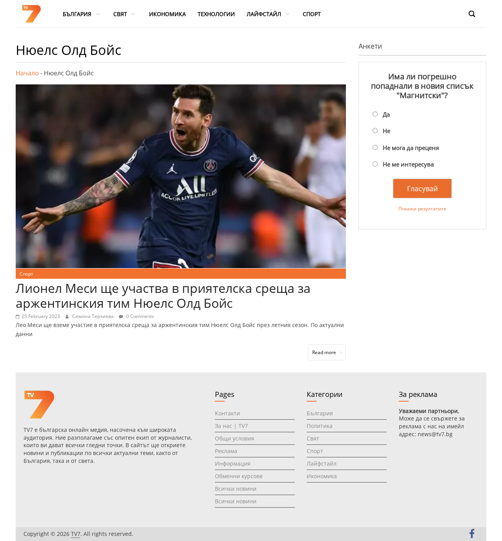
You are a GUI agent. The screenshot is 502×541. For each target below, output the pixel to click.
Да (386, 114)
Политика (320, 426)
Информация (233, 463)
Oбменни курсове (239, 476)
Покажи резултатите (422, 208)
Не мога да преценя (411, 148)
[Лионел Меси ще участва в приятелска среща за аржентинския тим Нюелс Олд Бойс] (181, 89)
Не (386, 131)
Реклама (226, 451)
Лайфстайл (321, 463)
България (320, 413)
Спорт (26, 273)
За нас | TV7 (231, 426)
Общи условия (234, 438)
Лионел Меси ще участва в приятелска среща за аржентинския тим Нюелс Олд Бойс (163, 295)
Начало (27, 73)
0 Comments (139, 316)
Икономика (322, 476)
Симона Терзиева (93, 316)
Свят (313, 438)
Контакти (227, 413)
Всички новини (235, 488)
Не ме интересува (408, 164)
